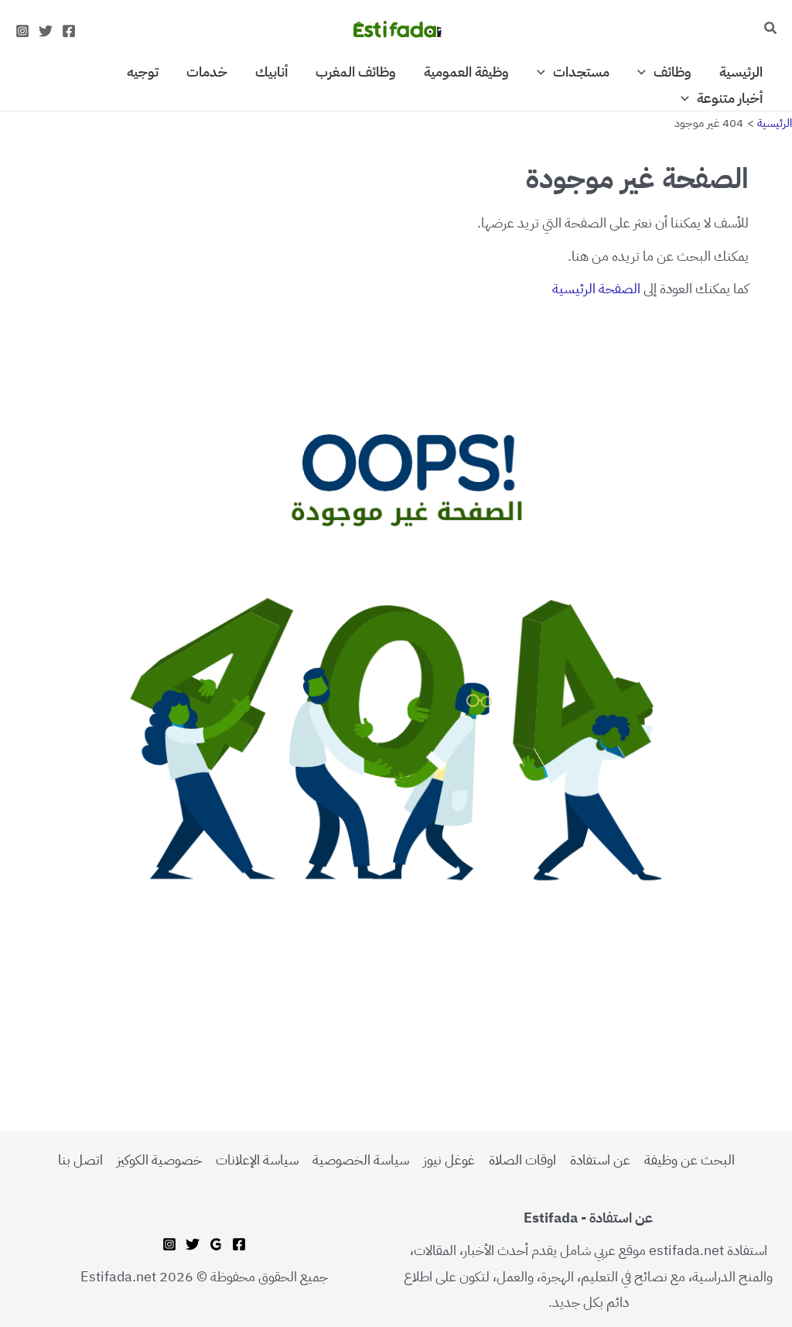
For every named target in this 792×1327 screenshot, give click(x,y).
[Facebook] (69, 31)
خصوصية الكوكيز (159, 1159)
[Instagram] (22, 31)
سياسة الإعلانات (257, 1159)
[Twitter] (46, 31)
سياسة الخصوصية (360, 1159)
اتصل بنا (80, 1159)
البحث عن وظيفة (689, 1159)
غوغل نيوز (449, 1159)
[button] (770, 29)
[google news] (216, 1244)
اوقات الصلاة (522, 1159)
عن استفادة (600, 1159)
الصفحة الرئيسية (596, 288)
